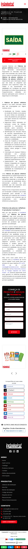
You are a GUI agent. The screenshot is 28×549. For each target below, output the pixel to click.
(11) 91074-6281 (7, 511)
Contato (4, 470)
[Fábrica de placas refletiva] (7, 3)
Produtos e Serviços (8, 468)
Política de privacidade (8, 473)
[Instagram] (14, 451)
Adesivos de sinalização (9, 485)
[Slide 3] (18, 54)
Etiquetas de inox (7, 495)
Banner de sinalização (8, 490)
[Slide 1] (10, 54)
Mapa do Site (14, 536)
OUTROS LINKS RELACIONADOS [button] (15, 425)
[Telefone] (11, 547)
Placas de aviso (6, 497)
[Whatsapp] (4, 547)
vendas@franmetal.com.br (10, 267)
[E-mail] (24, 547)
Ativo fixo (4, 487)
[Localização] (17, 547)
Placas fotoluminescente (9, 500)
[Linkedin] (18, 451)
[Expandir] (25, 4)
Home (5, 18)
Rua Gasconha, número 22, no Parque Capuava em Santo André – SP (14, 270)
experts (20, 542)
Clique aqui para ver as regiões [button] (14, 430)
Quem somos (6, 463)
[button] (2, 54)
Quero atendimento (9, 522)
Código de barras (7, 492)
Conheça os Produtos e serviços (15, 60)
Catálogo (5, 465)
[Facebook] (10, 451)
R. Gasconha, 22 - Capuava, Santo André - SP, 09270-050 (14, 517)
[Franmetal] (14, 445)
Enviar (15, 332)
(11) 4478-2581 (7, 514)
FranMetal (23, 195)
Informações (13, 18)
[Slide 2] (14, 54)
